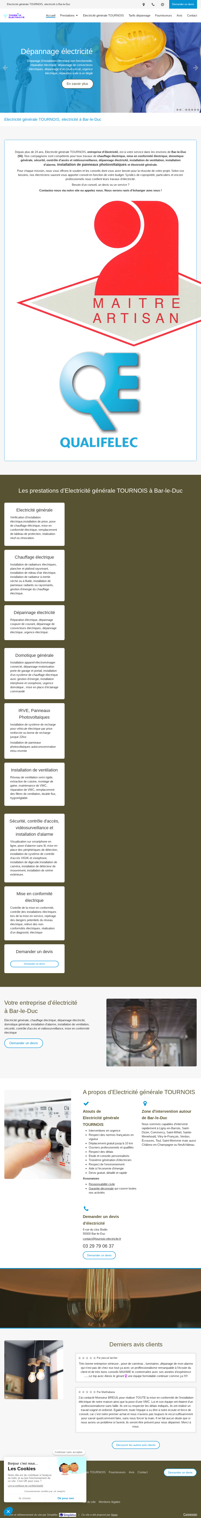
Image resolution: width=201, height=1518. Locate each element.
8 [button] (198, 110)
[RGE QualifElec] (100, 400)
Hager (114, 1514)
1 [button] (177, 110)
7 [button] (195, 110)
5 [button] (189, 110)
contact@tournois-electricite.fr (102, 1238)
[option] (100, 67)
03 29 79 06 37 (98, 1246)
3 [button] (183, 110)
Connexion (190, 1514)
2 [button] (180, 110)
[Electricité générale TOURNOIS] (14, 18)
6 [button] (192, 110)
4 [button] (186, 110)
